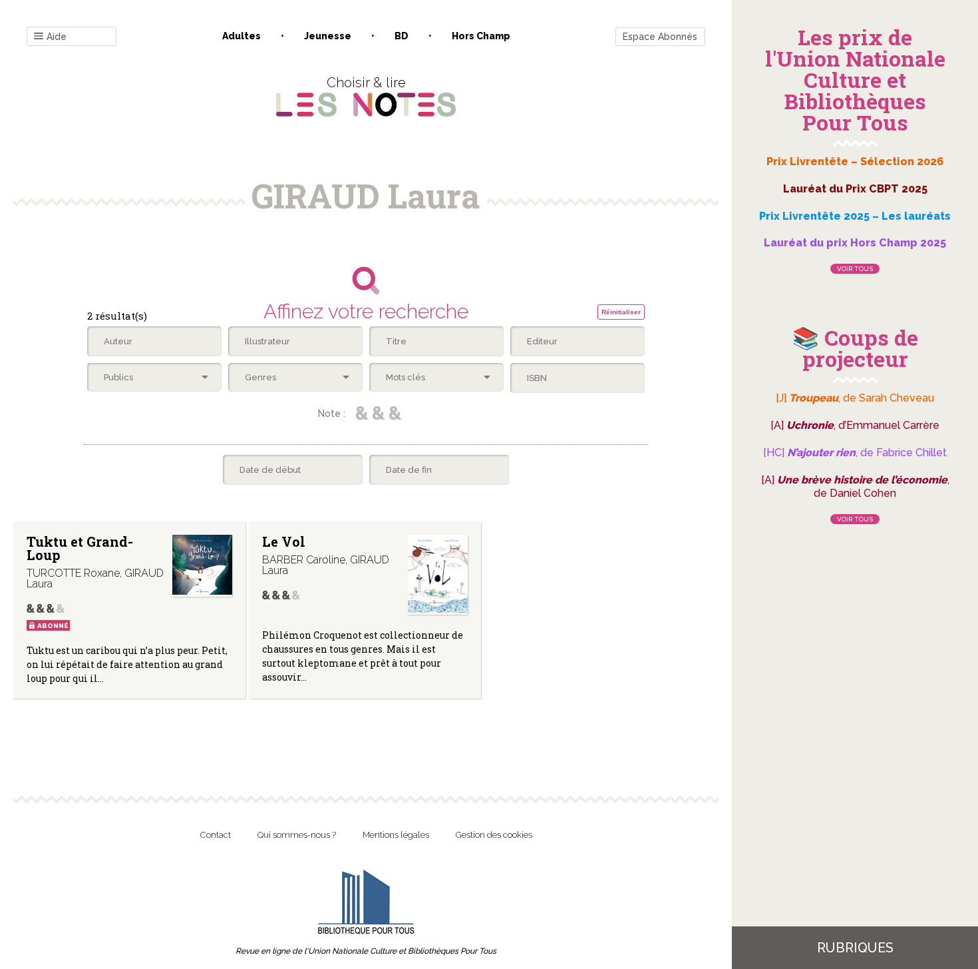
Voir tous (855, 268)
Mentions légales (396, 835)
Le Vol (283, 541)
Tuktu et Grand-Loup (80, 548)
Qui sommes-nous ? (296, 835)
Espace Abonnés (660, 36)
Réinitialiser (621, 312)
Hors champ (481, 36)
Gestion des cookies (494, 835)
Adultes (241, 36)
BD (401, 36)
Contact (215, 835)
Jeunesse (327, 36)
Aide (57, 36)
